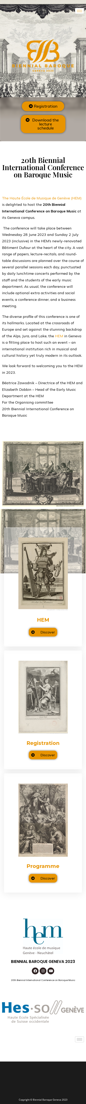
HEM (59, 336)
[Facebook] (35, 971)
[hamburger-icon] (79, 11)
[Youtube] (50, 971)
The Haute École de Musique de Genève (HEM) (42, 198)
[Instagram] (43, 971)
